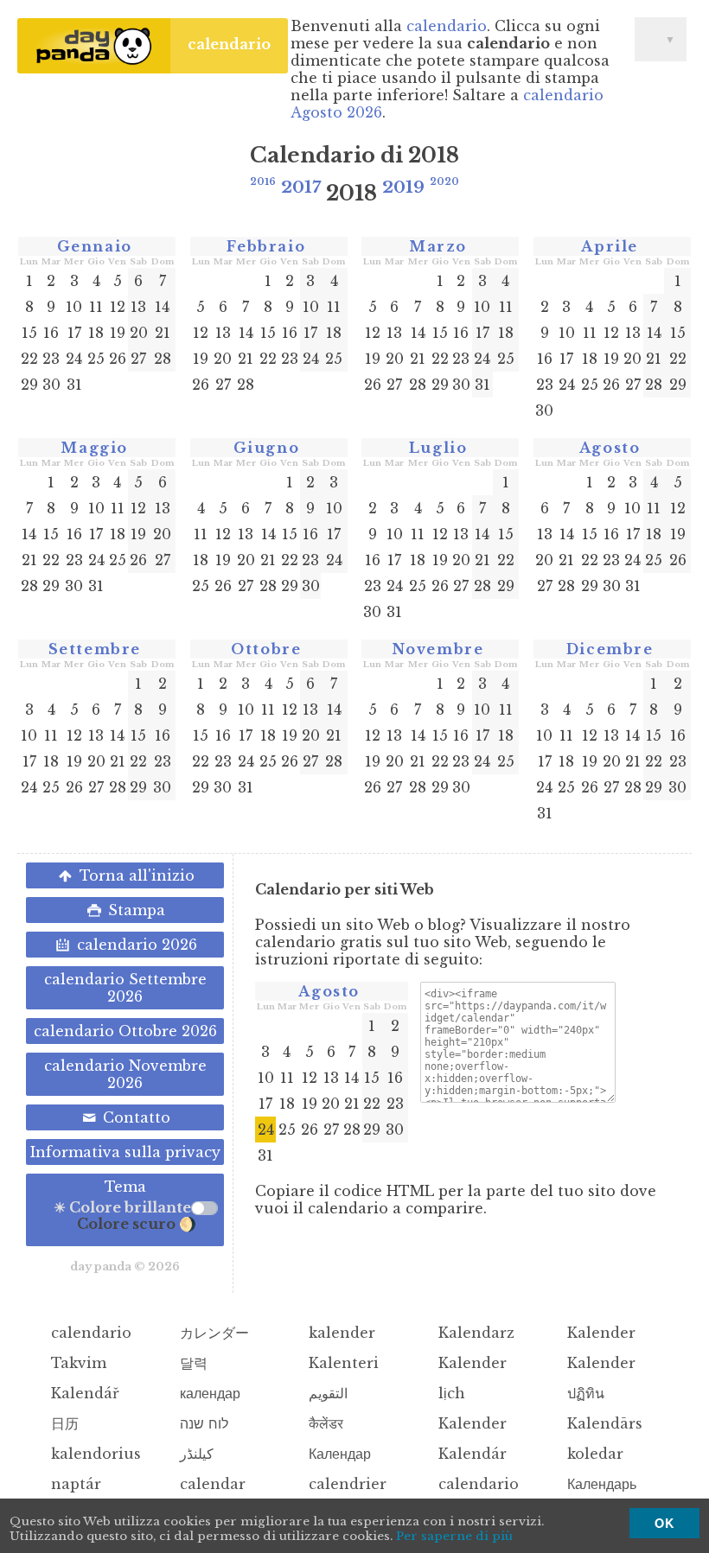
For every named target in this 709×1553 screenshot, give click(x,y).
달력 (192, 1363)
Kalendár (470, 1453)
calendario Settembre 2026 (125, 988)
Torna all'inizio (135, 875)
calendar (211, 1484)
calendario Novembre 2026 (125, 1074)
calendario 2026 (135, 944)
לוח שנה (202, 1423)
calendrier (345, 1484)
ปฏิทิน (583, 1393)
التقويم (326, 1393)
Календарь (599, 1484)
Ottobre (266, 649)
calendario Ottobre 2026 (125, 1031)
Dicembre (610, 649)
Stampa (134, 910)
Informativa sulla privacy (125, 1152)
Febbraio (266, 246)
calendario (229, 44)
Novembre (438, 649)
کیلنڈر (195, 1453)
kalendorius (94, 1453)
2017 (301, 186)
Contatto (134, 1117)
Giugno (266, 447)
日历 (63, 1423)
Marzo (438, 246)
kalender (339, 1332)
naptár (74, 1484)
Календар (337, 1453)
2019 (403, 186)
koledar (593, 1453)
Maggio (94, 447)
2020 (444, 182)
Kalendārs (602, 1423)
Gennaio (94, 246)
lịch (449, 1393)
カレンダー (212, 1332)
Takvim (76, 1363)
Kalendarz (474, 1332)
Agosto (610, 447)
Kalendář (83, 1393)
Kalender (599, 1332)
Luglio (438, 447)
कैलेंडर (323, 1423)
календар (208, 1393)
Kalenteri (341, 1363)
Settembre (94, 649)
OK (664, 1522)
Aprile (609, 246)
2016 (263, 182)
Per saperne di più (454, 1536)
